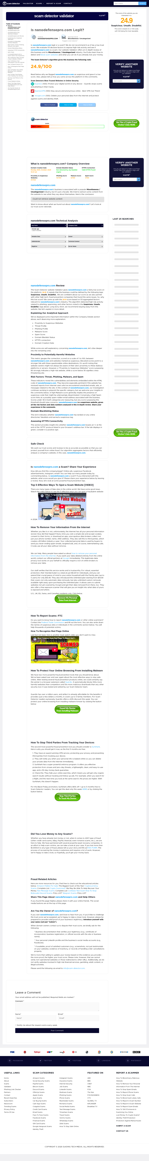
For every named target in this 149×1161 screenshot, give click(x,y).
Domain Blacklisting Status (15, 48)
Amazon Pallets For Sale (47, 886)
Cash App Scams (39, 1103)
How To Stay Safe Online (69, 1126)
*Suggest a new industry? (69, 40)
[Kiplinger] (37, 1052)
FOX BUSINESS (93, 1095)
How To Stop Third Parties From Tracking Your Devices (15, 75)
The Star (90, 1092)
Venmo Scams (64, 1118)
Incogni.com (40, 96)
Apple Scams (38, 1095)
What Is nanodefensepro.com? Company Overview (14, 27)
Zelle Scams (64, 1123)
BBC (89, 1081)
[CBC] (74, 1052)
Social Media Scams (67, 1106)
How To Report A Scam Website (128, 1103)
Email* (60, 1014)
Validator (28, 3)
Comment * (19, 1001)
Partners (7, 1092)
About (6, 1081)
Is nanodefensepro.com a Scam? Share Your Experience (16, 55)
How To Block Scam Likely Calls (128, 1098)
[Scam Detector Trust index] (67, 123)
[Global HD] (62, 1052)
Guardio (68, 682)
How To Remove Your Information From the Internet (16, 61)
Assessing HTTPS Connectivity (16, 50)
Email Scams (37, 1112)
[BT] (111, 1052)
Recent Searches (10, 1098)
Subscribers (8, 1101)
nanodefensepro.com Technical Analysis (13, 33)
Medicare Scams (65, 1092)
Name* (18, 1014)
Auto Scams (37, 1098)
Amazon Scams (39, 1078)
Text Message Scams (45, 891)
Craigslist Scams (39, 1106)
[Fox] (12, 1052)
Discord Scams (46, 893)
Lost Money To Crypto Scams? (128, 1115)
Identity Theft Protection (125, 1118)
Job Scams (63, 1086)
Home (6, 1078)
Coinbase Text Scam (76, 891)
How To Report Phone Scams (127, 1092)
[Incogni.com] (32, 96)
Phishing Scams (65, 1095)
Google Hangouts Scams (42, 1126)
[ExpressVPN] (32, 91)
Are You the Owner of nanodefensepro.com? (14, 88)
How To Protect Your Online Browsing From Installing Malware (15, 71)
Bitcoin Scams (38, 1086)
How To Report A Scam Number (128, 1101)
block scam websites (49, 55)
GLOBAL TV (92, 1101)
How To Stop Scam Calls (125, 1095)
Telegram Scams (69, 893)
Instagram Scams (66, 1078)
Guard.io (38, 84)
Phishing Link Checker (12, 1089)
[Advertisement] (67, 145)
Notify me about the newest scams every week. (37, 1025)
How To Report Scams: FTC (15, 64)
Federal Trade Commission (52, 622)
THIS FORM (92, 848)
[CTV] (49, 1052)
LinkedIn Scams (65, 1089)
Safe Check (11, 52)
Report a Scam (53, 3)
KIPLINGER (91, 1103)
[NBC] (99, 1052)
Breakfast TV (92, 1106)
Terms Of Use (9, 1112)
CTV (89, 1098)
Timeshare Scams (66, 1112)
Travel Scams (64, 1115)
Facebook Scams (39, 1118)
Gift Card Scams (39, 1123)
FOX (89, 1089)
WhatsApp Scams (66, 1121)
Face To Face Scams (40, 1115)
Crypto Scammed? (58, 888)
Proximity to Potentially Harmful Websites (14, 42)
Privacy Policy (9, 1109)
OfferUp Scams (38, 1092)
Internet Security (65, 1084)
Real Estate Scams (66, 1101)
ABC (89, 1078)
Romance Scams (65, 1103)
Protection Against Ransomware (128, 1121)
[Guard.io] (32, 84)
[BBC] (136, 1052)
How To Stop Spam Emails (126, 1089)
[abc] (87, 1052)
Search (142, 3)
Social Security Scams (41, 1081)
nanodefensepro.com (13, 30)
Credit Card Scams (40, 1109)
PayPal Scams (38, 1084)
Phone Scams (64, 1098)
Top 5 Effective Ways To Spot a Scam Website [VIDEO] (16, 58)
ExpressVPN (40, 91)
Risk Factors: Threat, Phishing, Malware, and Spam (16, 45)
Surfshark (96, 747)
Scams (39, 3)
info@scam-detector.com (74, 968)
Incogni (66, 558)
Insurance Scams (65, 1081)
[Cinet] (24, 1052)
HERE (84, 789)
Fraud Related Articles (14, 81)
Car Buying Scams (40, 1101)
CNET (89, 1084)
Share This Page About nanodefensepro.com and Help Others (15, 85)
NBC (89, 1086)
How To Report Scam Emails (127, 1106)
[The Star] (124, 1052)
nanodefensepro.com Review (16, 36)
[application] (43, 3)
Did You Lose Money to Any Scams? (15, 78)
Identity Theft (38, 1129)
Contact (68, 3)
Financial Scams (39, 1121)
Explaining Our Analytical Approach (15, 38)
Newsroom (8, 1103)
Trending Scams (10, 1106)
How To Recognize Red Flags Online (16, 67)
